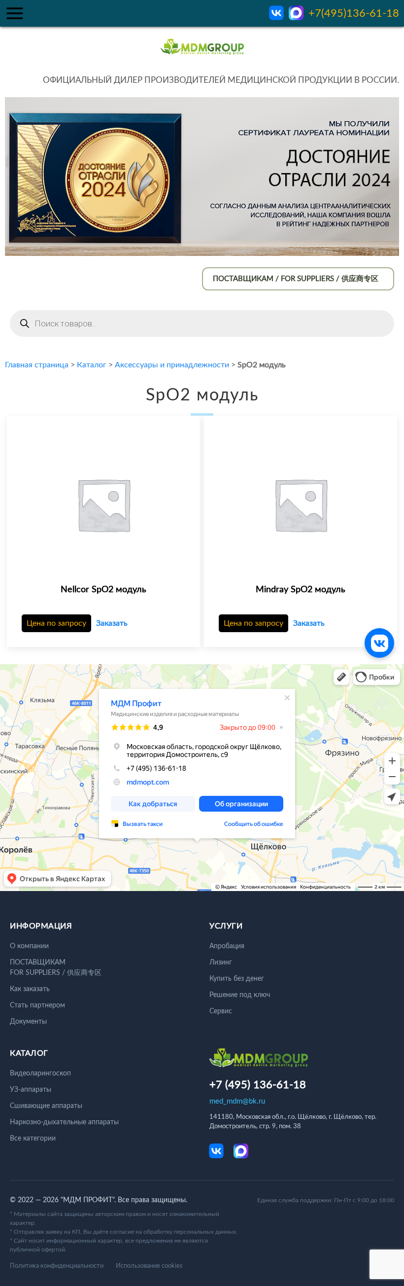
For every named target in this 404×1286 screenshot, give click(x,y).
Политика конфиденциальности (56, 1266)
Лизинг (220, 962)
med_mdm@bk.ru (237, 1101)
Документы (28, 1021)
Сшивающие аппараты (46, 1106)
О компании (29, 946)
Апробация (226, 946)
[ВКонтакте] (379, 643)
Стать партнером (37, 1005)
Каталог (91, 365)
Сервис (220, 1011)
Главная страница (36, 365)
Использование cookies (149, 1266)
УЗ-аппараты (30, 1089)
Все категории (33, 1138)
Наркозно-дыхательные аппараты (64, 1122)
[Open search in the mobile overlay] (202, 323)
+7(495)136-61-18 (353, 13)
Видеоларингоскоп (40, 1073)
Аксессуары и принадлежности (172, 365)
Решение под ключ (239, 995)
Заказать (112, 623)
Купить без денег (236, 978)
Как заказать (30, 989)
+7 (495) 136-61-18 (257, 1084)
